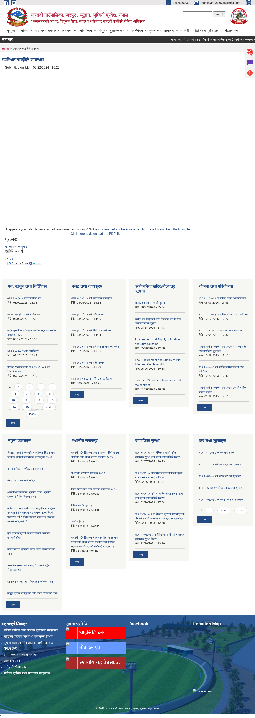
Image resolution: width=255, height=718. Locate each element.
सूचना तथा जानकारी (162, 31)
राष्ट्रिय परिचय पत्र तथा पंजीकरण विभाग (28, 636)
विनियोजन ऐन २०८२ (81, 505)
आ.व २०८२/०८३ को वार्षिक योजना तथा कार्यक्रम (223, 314)
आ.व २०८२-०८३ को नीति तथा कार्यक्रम (91, 378)
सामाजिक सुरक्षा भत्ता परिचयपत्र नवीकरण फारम (30, 581)
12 (39, 400)
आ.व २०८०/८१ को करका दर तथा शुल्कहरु (220, 464)
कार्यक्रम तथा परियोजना (77, 31)
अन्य (13, 423)
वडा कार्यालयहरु (45, 31)
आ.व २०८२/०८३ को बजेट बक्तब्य (88, 362)
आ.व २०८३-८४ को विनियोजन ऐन (24, 298)
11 (26, 400)
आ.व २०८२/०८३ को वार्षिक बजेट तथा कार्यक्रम (95, 346)
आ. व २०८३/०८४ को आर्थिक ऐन (23, 314)
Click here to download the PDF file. (96, 233)
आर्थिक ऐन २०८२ (80, 521)
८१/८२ (9, 258)
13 (52, 400)
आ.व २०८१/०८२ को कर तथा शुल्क (216, 452)
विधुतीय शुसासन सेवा (112, 31)
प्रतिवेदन (137, 31)
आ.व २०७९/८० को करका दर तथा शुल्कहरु (220, 476)
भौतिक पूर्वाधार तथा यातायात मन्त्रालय (27, 673)
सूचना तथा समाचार (16, 246)
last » (32, 413)
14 (14, 407)
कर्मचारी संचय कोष (15, 667)
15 (27, 407)
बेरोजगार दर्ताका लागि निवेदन (21, 480)
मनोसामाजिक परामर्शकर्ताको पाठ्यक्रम (25, 468)
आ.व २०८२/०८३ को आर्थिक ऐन (23, 351)
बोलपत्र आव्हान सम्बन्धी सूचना (150, 302)
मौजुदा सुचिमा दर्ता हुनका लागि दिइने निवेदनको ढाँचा (32, 593)
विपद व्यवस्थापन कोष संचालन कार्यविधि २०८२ (94, 489)
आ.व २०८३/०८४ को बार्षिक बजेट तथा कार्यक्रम (222, 298)
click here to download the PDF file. (166, 229)
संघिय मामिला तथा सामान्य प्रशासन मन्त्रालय (31, 630)
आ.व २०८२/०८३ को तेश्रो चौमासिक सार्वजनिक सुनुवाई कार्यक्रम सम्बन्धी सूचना (206, 39)
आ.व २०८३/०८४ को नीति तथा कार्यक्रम (91, 330)
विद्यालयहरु (231, 31)
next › (49, 407)
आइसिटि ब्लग (92, 632)
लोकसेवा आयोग (13, 661)
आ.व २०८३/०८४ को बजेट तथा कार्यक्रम (91, 298)
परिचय (25, 31)
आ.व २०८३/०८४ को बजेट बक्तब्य (88, 314)
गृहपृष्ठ (11, 31)
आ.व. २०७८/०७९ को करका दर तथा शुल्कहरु (221, 487)
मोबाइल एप (89, 647)
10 (13, 400)
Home (6, 48)
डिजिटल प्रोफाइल (206, 31)
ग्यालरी (184, 31)
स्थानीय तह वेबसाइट (99, 662)
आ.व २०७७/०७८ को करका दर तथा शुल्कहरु (221, 499)
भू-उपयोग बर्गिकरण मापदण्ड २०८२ (88, 473)
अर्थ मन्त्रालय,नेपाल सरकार (20, 655)
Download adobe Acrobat (118, 229)
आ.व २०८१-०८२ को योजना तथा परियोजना (220, 330)
